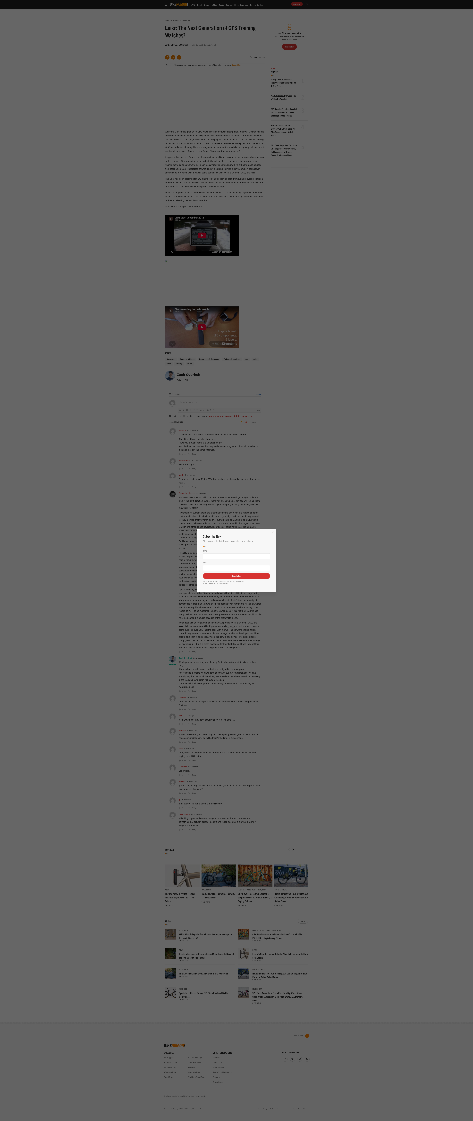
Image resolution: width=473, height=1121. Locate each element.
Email (205, 551)
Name (205, 562)
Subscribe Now (236, 576)
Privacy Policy (208, 583)
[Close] (272, 532)
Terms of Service (222, 583)
